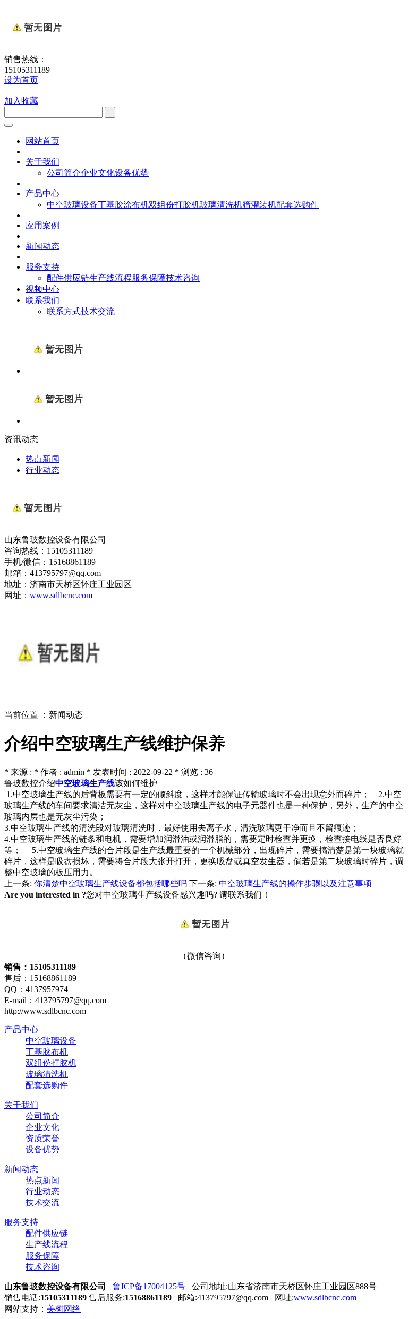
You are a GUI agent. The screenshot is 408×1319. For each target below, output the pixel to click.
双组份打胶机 (174, 204)
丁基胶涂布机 (123, 204)
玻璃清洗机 (221, 204)
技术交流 (98, 311)
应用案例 (43, 225)
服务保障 (149, 277)
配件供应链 (68, 277)
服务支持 (43, 266)
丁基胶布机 (47, 1051)
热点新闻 (43, 1180)
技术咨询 (183, 277)
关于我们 (43, 161)
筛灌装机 (259, 204)
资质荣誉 (43, 1138)
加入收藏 (21, 100)
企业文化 (98, 172)
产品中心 (43, 193)
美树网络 (64, 1308)
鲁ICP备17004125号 (149, 1286)
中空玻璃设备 (72, 204)
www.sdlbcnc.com (61, 595)
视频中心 (43, 289)
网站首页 (43, 140)
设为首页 (21, 79)
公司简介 (64, 172)
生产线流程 (110, 277)
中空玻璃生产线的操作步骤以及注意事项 (295, 883)
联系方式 (64, 311)
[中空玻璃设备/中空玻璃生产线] (57, 420)
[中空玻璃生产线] (57, 370)
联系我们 (43, 300)
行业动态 (43, 1191)
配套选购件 (297, 204)
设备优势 (132, 172)
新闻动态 (43, 246)
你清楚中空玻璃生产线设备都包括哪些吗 (110, 883)
